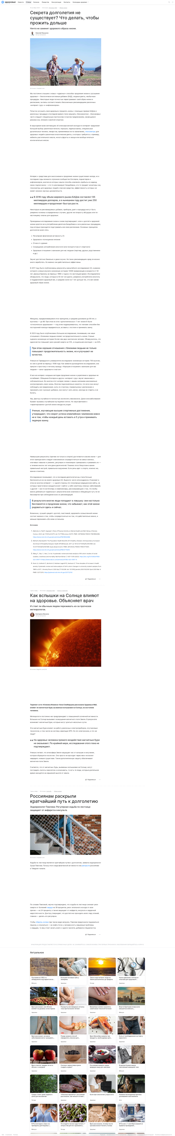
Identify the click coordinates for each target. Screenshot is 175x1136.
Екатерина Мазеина (42, 614)
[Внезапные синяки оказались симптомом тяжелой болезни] (102, 1000)
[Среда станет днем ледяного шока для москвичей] (43, 1088)
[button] (65, 62)
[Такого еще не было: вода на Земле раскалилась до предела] (102, 971)
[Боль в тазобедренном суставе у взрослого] (131, 1030)
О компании (8, 1134)
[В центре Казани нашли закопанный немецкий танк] (131, 1059)
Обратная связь (132, 1134)
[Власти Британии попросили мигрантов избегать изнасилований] (131, 1000)
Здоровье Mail (53, 7)
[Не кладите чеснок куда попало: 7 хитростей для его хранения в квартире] (73, 1117)
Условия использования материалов (116, 1134)
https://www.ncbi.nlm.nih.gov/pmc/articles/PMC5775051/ (51, 550)
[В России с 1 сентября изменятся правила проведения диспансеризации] (131, 1117)
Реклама (15, 1134)
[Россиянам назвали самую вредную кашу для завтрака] (102, 1059)
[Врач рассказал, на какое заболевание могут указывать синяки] (43, 1030)
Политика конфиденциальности (163, 1134)
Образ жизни (63, 7)
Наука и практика (62, 590)
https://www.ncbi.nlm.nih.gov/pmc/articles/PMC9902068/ (51, 537)
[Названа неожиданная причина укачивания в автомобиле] (131, 1088)
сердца (50, 907)
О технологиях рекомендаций (145, 1134)
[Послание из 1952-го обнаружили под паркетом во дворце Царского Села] (43, 971)
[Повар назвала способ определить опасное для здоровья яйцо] (73, 1030)
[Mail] (2, 2)
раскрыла (86, 866)
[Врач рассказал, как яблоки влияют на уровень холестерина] (43, 1000)
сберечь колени (42, 922)
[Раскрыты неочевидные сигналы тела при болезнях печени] (73, 1000)
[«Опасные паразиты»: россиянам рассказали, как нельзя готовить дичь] (73, 1088)
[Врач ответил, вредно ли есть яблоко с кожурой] (43, 1059)
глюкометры (90, 131)
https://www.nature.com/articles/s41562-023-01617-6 (59, 559)
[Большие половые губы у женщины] (73, 971)
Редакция (102, 1134)
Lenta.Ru (48, 791)
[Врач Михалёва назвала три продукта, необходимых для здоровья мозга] (102, 1030)
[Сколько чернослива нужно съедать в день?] (73, 1059)
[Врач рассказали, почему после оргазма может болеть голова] (102, 1117)
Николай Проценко (42, 33)
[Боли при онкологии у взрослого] (102, 1088)
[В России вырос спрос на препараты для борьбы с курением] (43, 1117)
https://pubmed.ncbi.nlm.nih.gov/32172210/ (58, 572)
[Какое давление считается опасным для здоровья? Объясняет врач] (131, 971)
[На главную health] (10, 2)
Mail (3, 1134)
